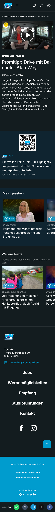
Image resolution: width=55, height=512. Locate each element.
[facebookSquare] (21, 428)
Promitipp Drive (8, 16)
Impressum (34, 472)
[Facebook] (50, 507)
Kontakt (27, 413)
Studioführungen (27, 403)
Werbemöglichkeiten (27, 382)
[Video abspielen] (27, 35)
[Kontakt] (49, 5)
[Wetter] (42, 5)
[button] (25, 507)
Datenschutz (21, 472)
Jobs (27, 372)
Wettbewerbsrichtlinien (27, 477)
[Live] (35, 5)
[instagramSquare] (34, 428)
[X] (41, 507)
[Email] (33, 507)
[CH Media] (27, 494)
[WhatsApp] (16, 507)
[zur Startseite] (7, 6)
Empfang (27, 393)
